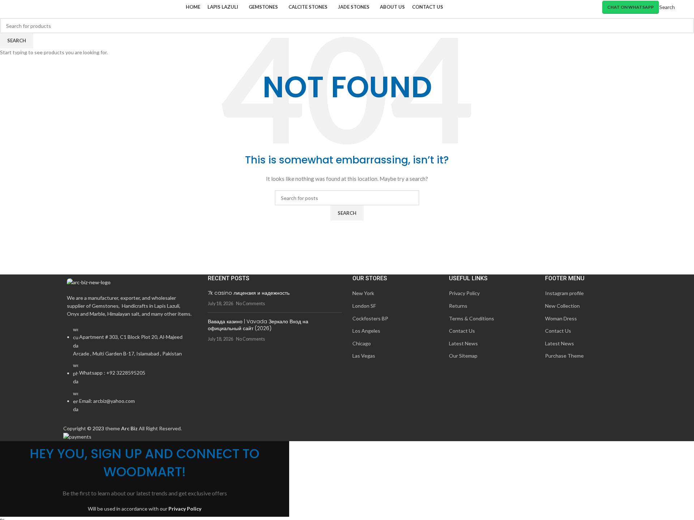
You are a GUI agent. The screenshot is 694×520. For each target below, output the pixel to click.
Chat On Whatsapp (630, 7)
